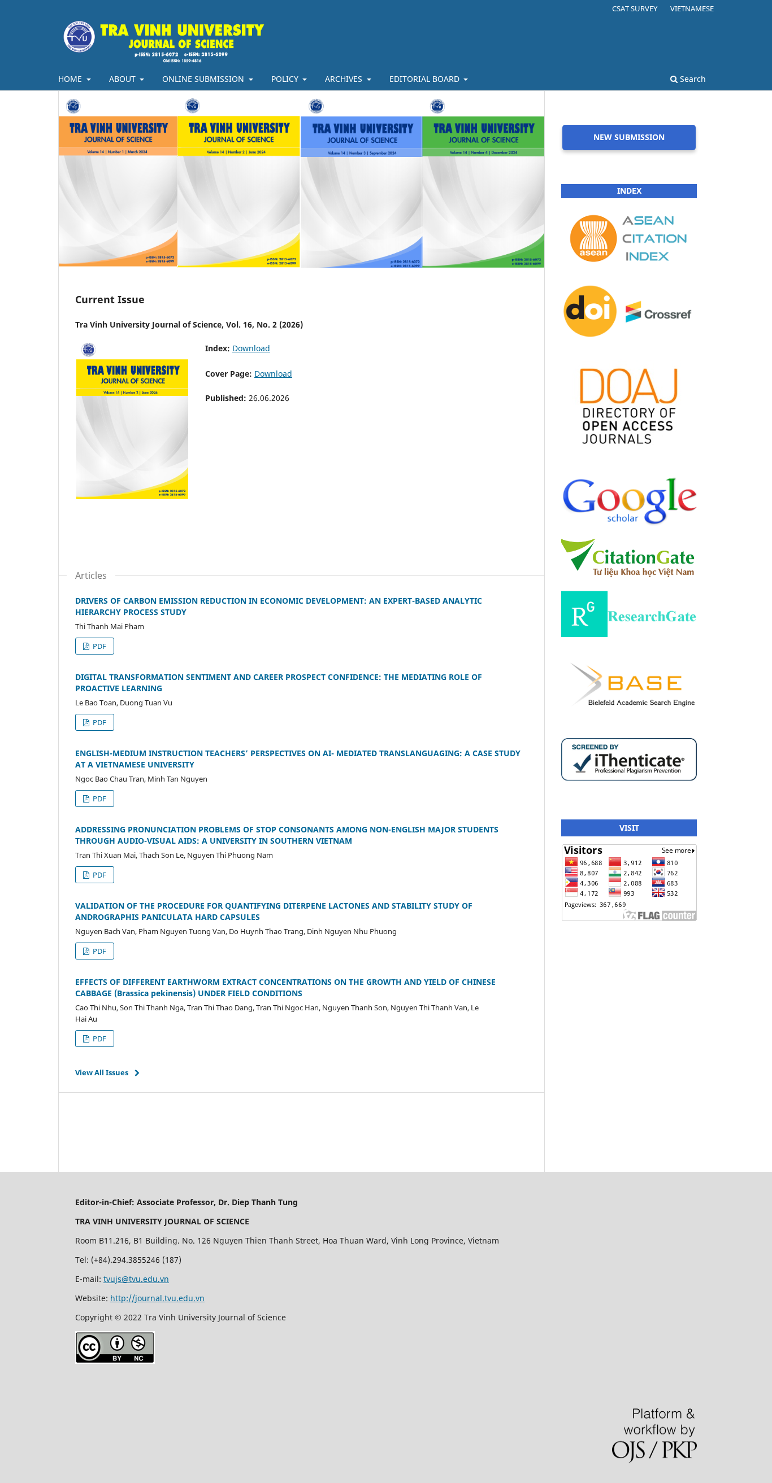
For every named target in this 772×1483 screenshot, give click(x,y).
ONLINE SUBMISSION (204, 78)
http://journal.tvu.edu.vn (157, 1298)
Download (251, 348)
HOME (71, 78)
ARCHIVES (345, 78)
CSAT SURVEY (634, 8)
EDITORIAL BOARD (425, 78)
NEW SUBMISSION (629, 137)
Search (692, 78)
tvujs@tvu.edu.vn (136, 1278)
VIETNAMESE (692, 8)
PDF (98, 646)
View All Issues (101, 1072)
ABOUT (123, 78)
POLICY (286, 78)
